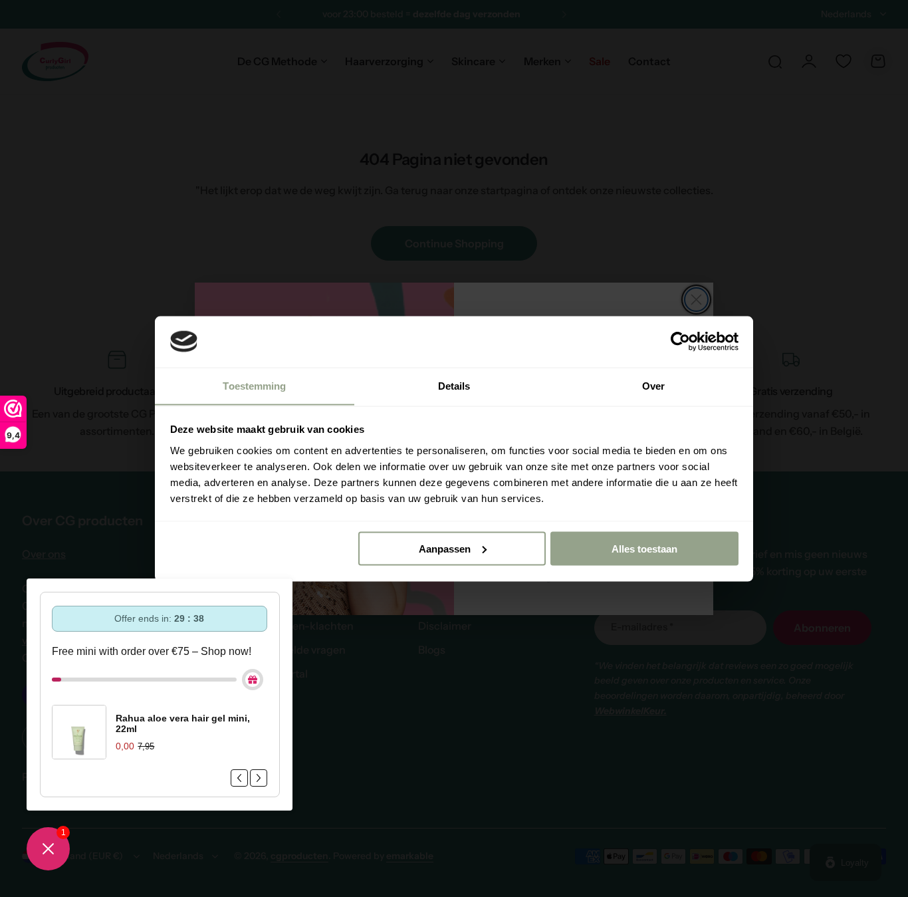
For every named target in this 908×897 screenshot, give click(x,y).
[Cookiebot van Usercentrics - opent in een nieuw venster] (680, 341)
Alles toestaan (644, 548)
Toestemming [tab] (254, 385)
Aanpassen (445, 548)
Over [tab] (653, 385)
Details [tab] (454, 385)
